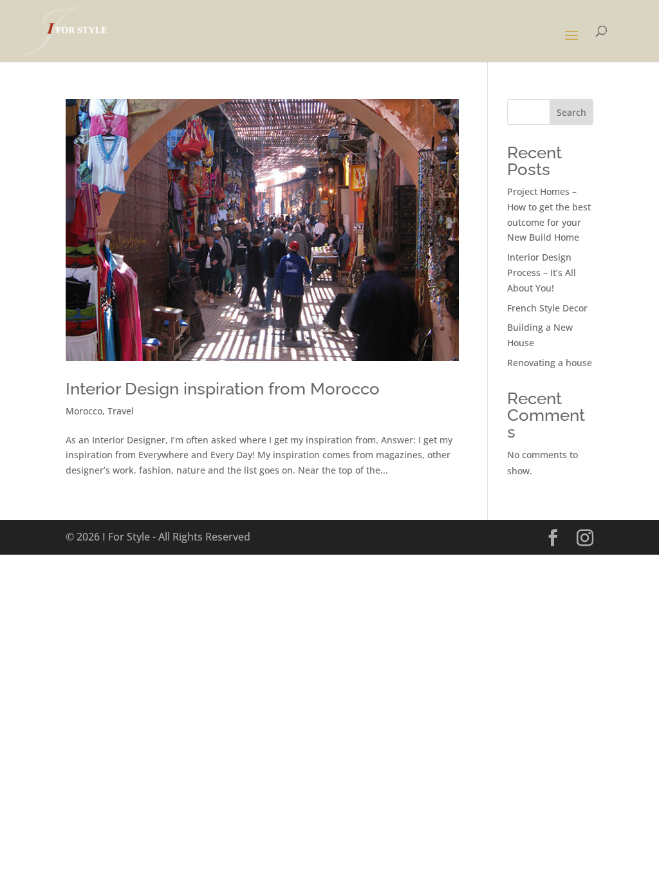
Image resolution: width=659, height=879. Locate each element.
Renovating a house (549, 362)
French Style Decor (547, 308)
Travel (120, 411)
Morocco (84, 411)
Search (571, 112)
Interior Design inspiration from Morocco (223, 388)
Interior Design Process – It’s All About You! (541, 272)
